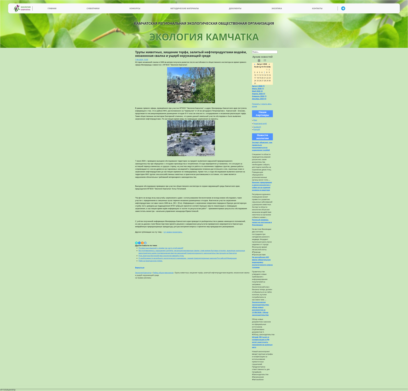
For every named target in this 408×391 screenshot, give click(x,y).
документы (235, 8)
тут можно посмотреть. (173, 232)
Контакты (317, 8)
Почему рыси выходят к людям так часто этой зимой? (161, 248)
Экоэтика (277, 8)
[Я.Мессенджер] (136, 243)
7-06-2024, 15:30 (141, 59)
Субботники (93, 8)
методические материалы (184, 8)
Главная (52, 8)
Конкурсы (135, 8)
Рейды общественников (163, 273)
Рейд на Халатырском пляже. (151, 261)
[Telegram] (145, 243)
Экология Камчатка (143, 273)
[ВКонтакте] (139, 243)
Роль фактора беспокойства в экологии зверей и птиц (161, 256)
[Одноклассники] (142, 243)
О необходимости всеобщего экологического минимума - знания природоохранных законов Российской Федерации (188, 258)
